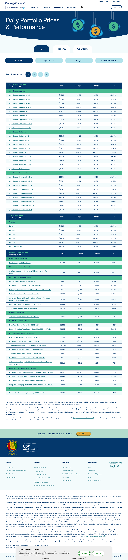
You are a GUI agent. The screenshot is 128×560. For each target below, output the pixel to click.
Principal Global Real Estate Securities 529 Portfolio (30, 329)
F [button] (46, 74)
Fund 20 (12, 242)
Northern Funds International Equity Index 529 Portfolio (31, 372)
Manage (57, 7)
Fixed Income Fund (16, 246)
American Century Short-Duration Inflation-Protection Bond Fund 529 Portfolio (30, 299)
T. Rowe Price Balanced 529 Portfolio (24, 317)
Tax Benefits (10, 474)
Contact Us (116, 2)
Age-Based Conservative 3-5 (20, 181)
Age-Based (39, 471)
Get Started (84, 434)
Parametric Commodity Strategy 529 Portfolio (27, 393)
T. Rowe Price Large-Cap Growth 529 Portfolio (27, 345)
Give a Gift (65, 477)
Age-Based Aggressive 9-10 (20, 107)
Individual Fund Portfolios (44, 478)
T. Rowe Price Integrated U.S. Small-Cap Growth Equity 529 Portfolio (30, 363)
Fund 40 (12, 238)
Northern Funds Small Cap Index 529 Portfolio (27, 358)
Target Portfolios (41, 474)
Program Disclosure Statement (83, 418)
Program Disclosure (94, 536)
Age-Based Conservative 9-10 (21, 189)
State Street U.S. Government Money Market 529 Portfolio (28, 272)
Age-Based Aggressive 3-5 (19, 99)
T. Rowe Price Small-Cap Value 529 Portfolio (26, 354)
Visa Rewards (67, 480)
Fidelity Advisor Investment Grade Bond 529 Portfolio (30, 290)
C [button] (40, 74)
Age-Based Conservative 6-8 (20, 185)
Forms (100, 2)
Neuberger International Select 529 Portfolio (27, 376)
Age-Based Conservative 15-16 (21, 202)
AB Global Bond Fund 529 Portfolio (23, 309)
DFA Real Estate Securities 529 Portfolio (25, 325)
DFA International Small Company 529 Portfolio (27, 381)
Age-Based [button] (49, 60)
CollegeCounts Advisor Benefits (16, 471)
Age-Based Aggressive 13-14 (20, 115)
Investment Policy (44, 485)
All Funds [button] (19, 60)
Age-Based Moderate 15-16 (20, 161)
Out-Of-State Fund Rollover (71, 474)
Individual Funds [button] (109, 60)
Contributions (66, 467)
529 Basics (9, 467)
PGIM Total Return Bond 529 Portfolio (24, 294)
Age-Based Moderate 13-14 (20, 156)
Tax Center (91, 471)
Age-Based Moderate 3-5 (19, 140)
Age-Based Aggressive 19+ (20, 128)
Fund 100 (12, 226)
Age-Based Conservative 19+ (20, 210)
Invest (45, 7)
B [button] (34, 74)
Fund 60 (12, 234)
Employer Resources (94, 480)
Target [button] (79, 60)
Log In (115, 7)
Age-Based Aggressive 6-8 (19, 103)
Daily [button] (42, 49)
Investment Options (40, 467)
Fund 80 (12, 230)
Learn (33, 7)
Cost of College (11, 477)
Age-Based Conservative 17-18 (21, 206)
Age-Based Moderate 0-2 (19, 136)
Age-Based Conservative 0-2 (20, 177)
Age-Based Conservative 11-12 (21, 193)
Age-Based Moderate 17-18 (20, 165)
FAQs (107, 2)
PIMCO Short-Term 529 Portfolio (22, 282)
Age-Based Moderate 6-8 (19, 144)
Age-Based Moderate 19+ (19, 169)
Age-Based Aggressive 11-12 (20, 111)
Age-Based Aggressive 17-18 (20, 124)
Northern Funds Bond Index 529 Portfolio (25, 286)
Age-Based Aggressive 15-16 (20, 120)
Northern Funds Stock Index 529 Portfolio (25, 341)
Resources (71, 7)
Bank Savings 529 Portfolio (19, 263)
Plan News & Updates (95, 474)
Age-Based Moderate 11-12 (20, 152)
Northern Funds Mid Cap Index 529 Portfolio (26, 349)
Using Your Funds (67, 471)
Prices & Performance (41, 482)
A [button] (28, 74)
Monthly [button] (61, 48)
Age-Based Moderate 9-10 (19, 148)
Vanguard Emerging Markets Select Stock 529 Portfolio (31, 385)
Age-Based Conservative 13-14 (21, 197)
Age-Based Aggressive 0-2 (19, 95)
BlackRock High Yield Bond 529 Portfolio (25, 304)
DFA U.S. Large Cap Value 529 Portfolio (24, 337)
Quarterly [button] (82, 48)
